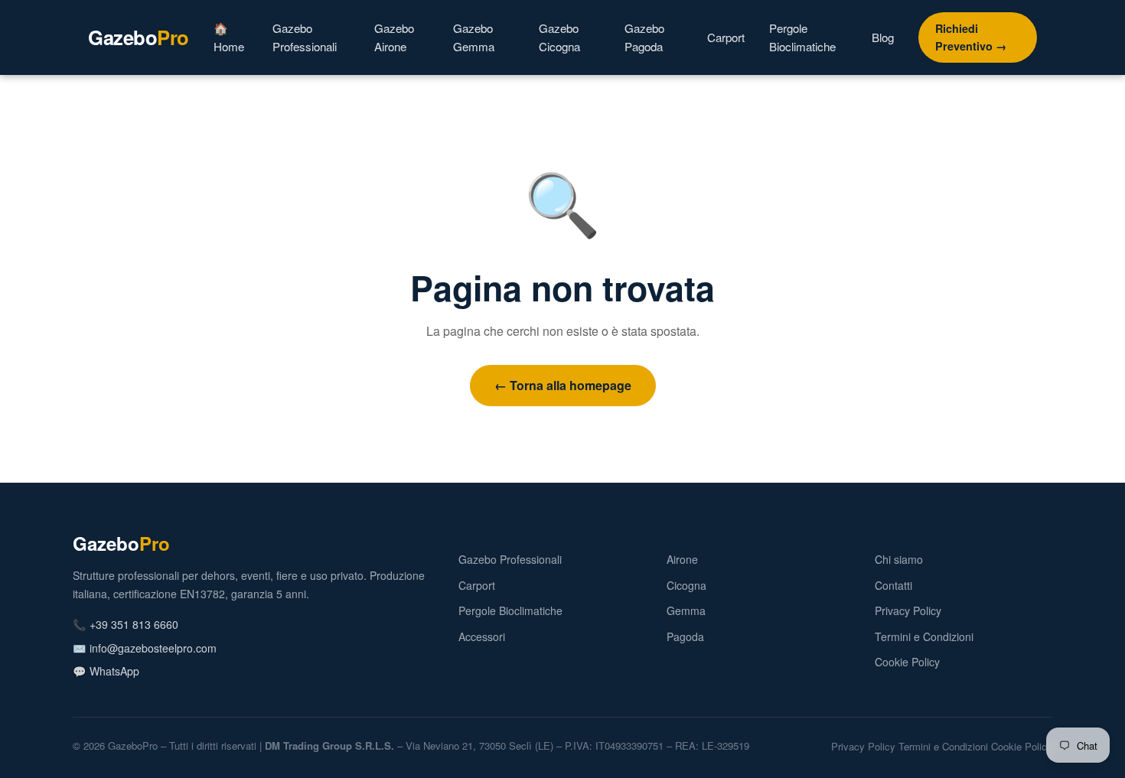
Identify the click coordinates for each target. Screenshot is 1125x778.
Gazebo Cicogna (559, 37)
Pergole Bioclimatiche (802, 37)
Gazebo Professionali (304, 37)
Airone (682, 559)
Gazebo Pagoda (644, 37)
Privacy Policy (908, 610)
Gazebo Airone (394, 37)
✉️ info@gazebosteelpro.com (145, 648)
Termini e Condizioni (924, 636)
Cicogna (686, 585)
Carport (726, 37)
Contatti (893, 585)
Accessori (481, 636)
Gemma (686, 610)
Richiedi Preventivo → (970, 37)
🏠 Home (229, 37)
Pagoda (685, 636)
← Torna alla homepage (562, 385)
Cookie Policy (907, 661)
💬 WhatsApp (106, 671)
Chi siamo (899, 559)
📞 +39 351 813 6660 (125, 624)
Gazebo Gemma (473, 37)
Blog (883, 37)
